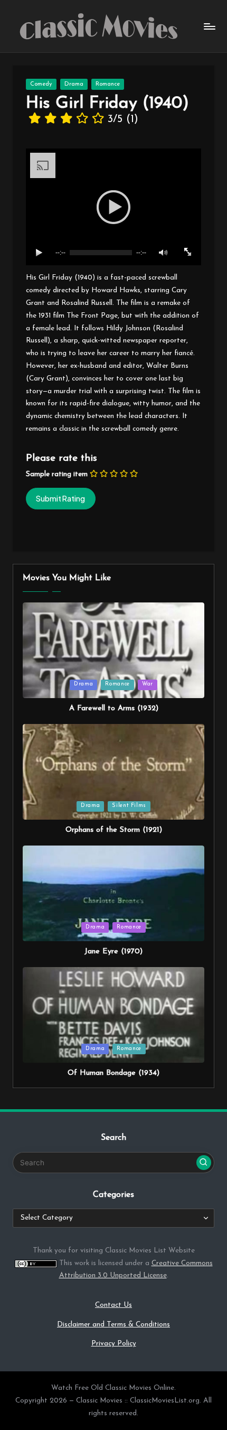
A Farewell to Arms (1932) (113, 708)
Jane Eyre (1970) (113, 951)
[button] (203, 1162)
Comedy (41, 84)
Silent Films (129, 806)
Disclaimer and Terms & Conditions (113, 1324)
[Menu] (209, 26)
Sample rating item (57, 474)
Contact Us (113, 1305)
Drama (73, 84)
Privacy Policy (113, 1343)
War (147, 684)
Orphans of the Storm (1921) (113, 830)
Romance (108, 84)
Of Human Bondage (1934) (113, 1073)
